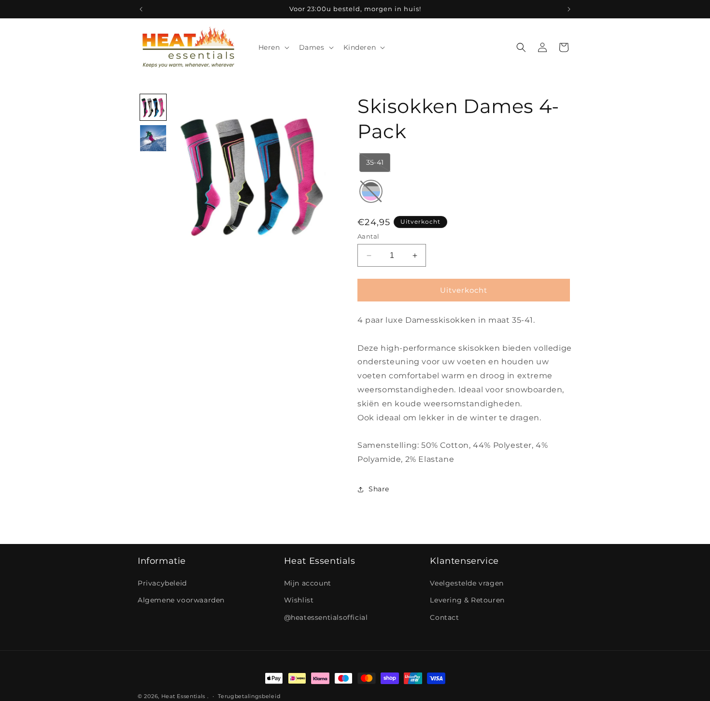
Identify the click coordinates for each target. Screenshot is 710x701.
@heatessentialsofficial (326, 617)
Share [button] (379, 489)
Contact (444, 617)
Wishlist (299, 600)
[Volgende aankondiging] (569, 9)
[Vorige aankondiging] (141, 9)
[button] (273, 47)
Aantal (368, 236)
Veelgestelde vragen (466, 583)
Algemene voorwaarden (181, 600)
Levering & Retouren (467, 600)
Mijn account (307, 583)
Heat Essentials (183, 696)
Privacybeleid (162, 583)
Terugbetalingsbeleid (249, 696)
